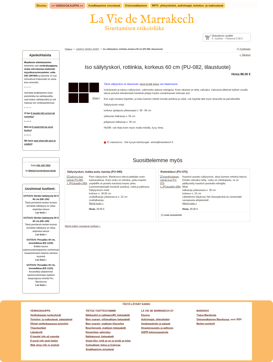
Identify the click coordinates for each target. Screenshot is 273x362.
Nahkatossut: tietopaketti (100, 336)
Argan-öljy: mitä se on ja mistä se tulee (108, 340)
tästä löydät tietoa (149, 84)
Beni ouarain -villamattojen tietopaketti (108, 319)
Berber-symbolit (205, 323)
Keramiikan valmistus (98, 332)
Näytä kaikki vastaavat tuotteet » (82, 226)
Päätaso (68, 49)
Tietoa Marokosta (206, 315)
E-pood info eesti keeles (44, 340)
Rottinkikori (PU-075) (174, 171)
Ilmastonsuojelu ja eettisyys (157, 328)
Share (95, 98)
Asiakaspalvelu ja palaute (155, 323)
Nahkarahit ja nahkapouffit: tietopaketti (108, 315)
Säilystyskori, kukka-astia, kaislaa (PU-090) (94, 171)
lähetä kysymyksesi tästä (42, 170)
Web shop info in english (44, 345)
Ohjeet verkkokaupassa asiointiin (49, 323)
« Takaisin (245, 54)
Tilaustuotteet (38, 328)
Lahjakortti (36, 332)
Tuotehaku (245, 49)
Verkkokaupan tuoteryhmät (45, 315)
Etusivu (145, 315)
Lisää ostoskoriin (173, 215)
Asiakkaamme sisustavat (100, 349)
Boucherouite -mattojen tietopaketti (106, 328)
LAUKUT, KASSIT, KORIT (87, 49)
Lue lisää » (41, 212)
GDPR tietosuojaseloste (154, 332)
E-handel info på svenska (44, 336)
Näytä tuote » (96, 203)
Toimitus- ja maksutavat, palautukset (51, 319)
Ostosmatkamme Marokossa (212, 319)
